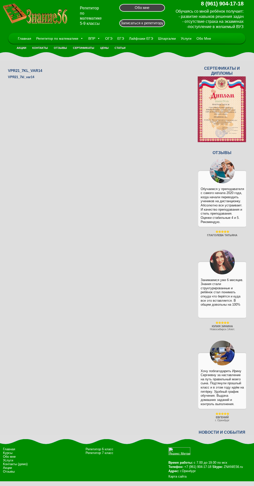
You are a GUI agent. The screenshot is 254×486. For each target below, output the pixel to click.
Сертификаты (83, 47)
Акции (21, 47)
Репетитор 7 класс (99, 453)
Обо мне (142, 7)
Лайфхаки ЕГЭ (141, 38)
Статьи (120, 47)
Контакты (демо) (15, 464)
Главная (24, 38)
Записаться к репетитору (142, 23)
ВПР (91, 38)
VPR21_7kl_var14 (21, 77)
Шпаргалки (167, 38)
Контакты (40, 47)
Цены (104, 47)
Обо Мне (203, 38)
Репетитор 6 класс (99, 449)
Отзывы (60, 47)
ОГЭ (108, 38)
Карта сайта (177, 476)
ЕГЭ (120, 38)
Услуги (186, 38)
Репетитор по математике (57, 38)
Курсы (7, 453)
